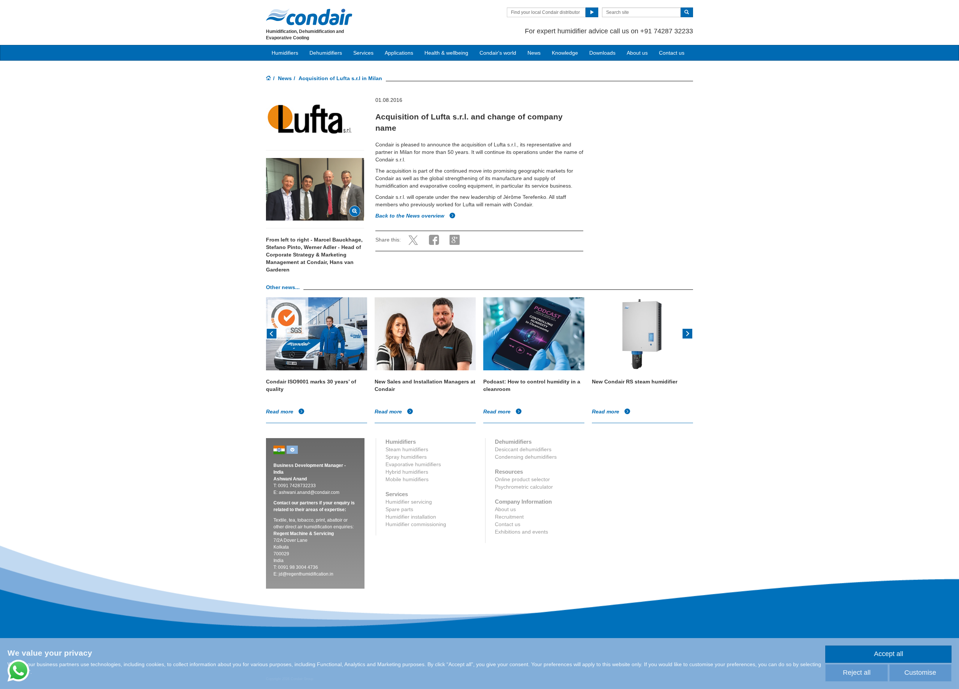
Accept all (888, 654)
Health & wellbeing (446, 53)
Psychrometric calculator (524, 487)
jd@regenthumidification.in (306, 574)
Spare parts (399, 509)
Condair (309, 16)
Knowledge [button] (565, 53)
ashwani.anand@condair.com (309, 492)
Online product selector (522, 479)
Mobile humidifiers (407, 479)
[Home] (268, 79)
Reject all (857, 672)
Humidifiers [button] (285, 53)
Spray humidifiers (406, 457)
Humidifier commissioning (415, 524)
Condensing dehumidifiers (526, 457)
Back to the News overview (410, 216)
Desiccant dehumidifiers (523, 449)
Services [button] (363, 53)
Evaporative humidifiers (413, 464)
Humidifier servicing (408, 502)
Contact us (671, 53)
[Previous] (271, 333)
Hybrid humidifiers (406, 472)
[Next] (687, 333)
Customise (920, 672)
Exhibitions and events (521, 532)
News (534, 53)
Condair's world (498, 53)
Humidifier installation (410, 517)
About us (637, 53)
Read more (280, 412)
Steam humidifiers (406, 449)
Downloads (602, 53)
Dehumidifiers (325, 53)
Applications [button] (399, 53)
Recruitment (509, 517)
